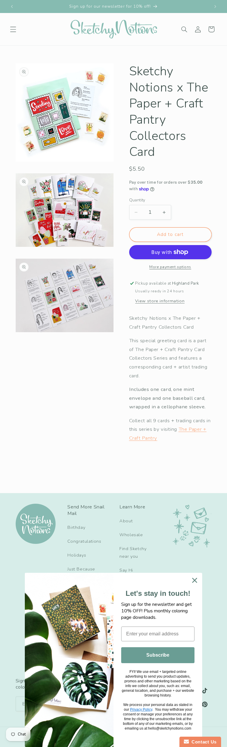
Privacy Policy (141, 709)
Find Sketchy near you (133, 552)
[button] (13, 29)
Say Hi (126, 570)
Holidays (76, 555)
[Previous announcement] (11, 6)
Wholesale (131, 535)
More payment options (170, 266)
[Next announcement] (215, 6)
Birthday (76, 527)
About (126, 521)
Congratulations (84, 541)
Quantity (137, 200)
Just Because (81, 569)
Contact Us (203, 741)
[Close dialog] (194, 580)
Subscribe (157, 655)
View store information (159, 301)
